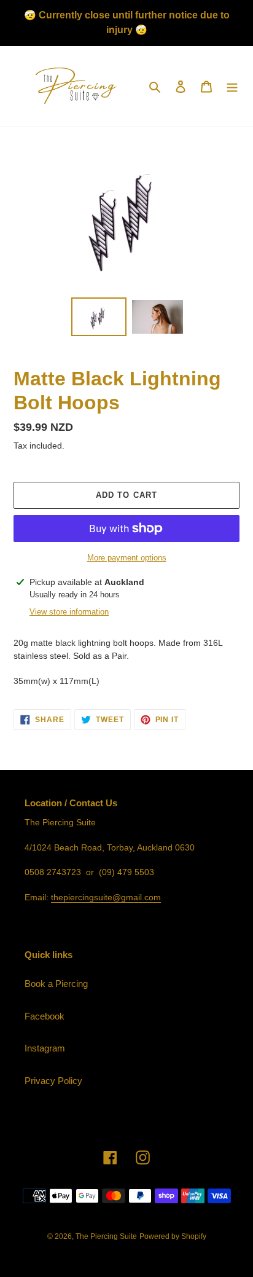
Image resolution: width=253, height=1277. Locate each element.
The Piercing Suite (106, 1236)
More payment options (126, 557)
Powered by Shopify (172, 1236)
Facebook (44, 1016)
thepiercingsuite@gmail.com (106, 897)
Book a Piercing (56, 983)
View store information (69, 611)
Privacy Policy (53, 1080)
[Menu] (232, 86)
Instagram (45, 1048)
